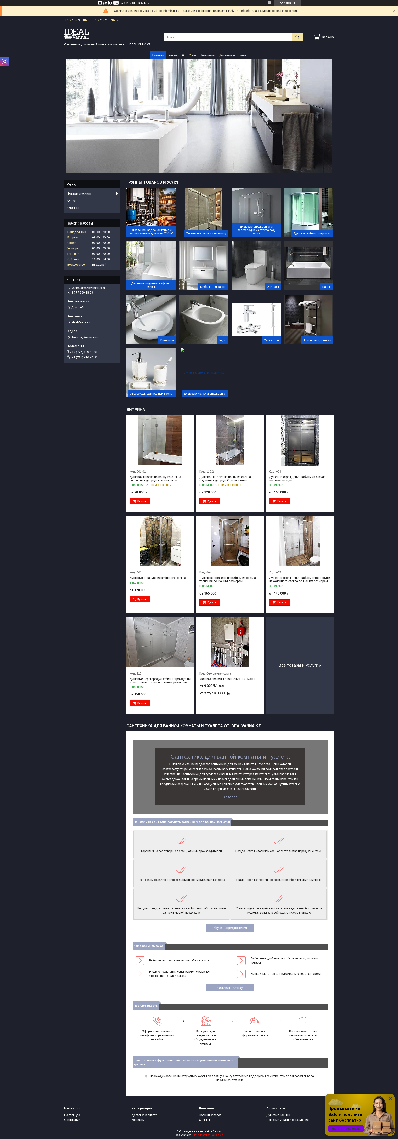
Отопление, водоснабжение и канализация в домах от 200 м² (151, 231)
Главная (158, 55)
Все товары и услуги (298, 665)
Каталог (174, 55)
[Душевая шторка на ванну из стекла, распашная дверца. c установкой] (160, 440)
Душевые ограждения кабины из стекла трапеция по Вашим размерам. (227, 579)
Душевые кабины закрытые (312, 233)
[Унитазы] (256, 265)
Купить (142, 501)
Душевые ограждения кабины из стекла (158, 577)
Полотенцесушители (317, 340)
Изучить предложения (230, 928)
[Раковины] (151, 319)
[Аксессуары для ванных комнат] (151, 372)
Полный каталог (210, 1115)
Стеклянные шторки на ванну (206, 233)
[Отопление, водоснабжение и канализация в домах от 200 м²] (151, 212)
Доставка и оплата (232, 55)
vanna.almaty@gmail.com (88, 287)
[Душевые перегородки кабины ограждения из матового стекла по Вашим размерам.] (160, 642)
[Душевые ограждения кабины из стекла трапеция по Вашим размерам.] (230, 541)
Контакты (208, 55)
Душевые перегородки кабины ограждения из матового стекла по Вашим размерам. (160, 680)
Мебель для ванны (213, 286)
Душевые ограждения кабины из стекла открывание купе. (297, 478)
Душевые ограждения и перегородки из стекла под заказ (256, 230)
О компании (72, 1119)
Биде (222, 340)
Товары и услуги (79, 193)
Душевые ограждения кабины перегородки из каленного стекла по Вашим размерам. (299, 579)
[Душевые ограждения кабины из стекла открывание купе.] (300, 440)
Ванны (326, 286)
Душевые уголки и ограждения (205, 393)
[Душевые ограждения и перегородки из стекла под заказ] (256, 212)
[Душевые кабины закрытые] (308, 212)
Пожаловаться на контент (208, 1135)
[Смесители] (256, 319)
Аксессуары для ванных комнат (152, 393)
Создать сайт (129, 2)
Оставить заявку (230, 988)
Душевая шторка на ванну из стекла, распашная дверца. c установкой (156, 478)
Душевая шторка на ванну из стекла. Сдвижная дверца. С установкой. (225, 478)
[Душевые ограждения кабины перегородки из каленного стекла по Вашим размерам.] (300, 541)
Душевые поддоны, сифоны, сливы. (151, 285)
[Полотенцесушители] (308, 319)
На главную (72, 1115)
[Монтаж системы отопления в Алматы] (230, 642)
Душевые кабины (278, 1115)
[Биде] (203, 319)
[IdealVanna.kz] (111, 33)
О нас (193, 55)
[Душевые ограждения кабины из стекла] (160, 541)
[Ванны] (308, 265)
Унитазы (273, 286)
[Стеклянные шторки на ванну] (203, 212)
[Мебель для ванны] (203, 265)
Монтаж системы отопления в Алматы (227, 679)
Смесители (271, 340)
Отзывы (73, 207)
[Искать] (297, 37)
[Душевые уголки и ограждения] (203, 372)
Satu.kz (217, 1131)
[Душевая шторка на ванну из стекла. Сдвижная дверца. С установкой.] (230, 440)
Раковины (167, 340)
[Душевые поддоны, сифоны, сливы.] (151, 265)
